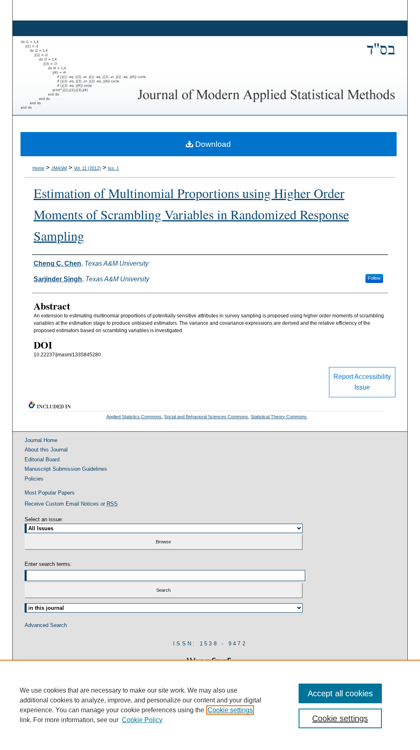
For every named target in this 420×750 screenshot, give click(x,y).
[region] (210, 705)
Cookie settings (230, 710)
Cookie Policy (142, 719)
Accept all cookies (340, 693)
